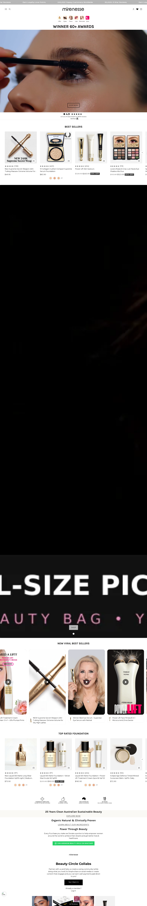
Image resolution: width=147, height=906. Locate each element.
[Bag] (141, 9)
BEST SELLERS (73, 126)
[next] (142, 152)
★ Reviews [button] (73, 904)
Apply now (73, 882)
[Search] (10, 9)
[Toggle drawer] (6, 9)
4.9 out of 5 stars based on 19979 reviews (73, 116)
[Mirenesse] (73, 9)
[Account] (133, 9)
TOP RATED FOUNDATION (73, 733)
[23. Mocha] (54, 178)
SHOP (73, 627)
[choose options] (69, 161)
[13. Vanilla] (50, 178)
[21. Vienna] (58, 178)
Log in (73, 891)
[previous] (5, 152)
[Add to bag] (34, 161)
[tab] (73, 634)
